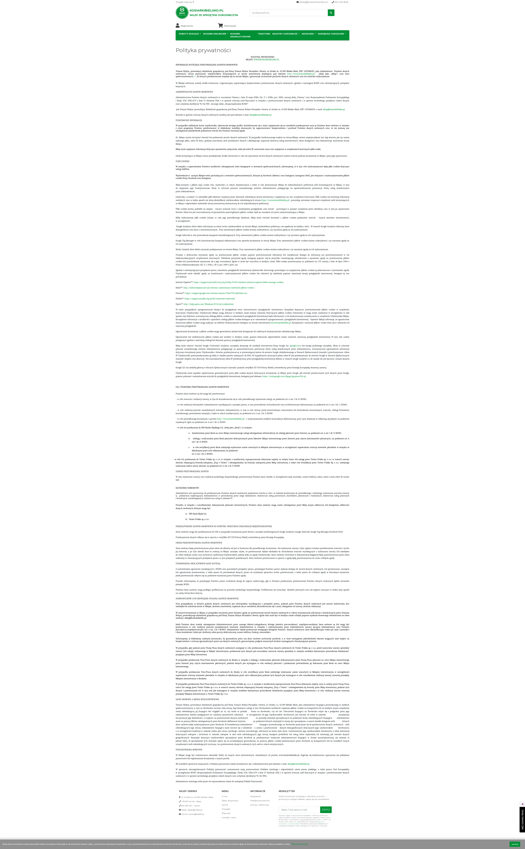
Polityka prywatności (260, 800)
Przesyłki (226, 809)
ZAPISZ (326, 809)
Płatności (226, 813)
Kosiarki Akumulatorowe (240, 35)
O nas (224, 796)
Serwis (225, 805)
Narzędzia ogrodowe (331, 34)
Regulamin (255, 796)
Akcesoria (308, 34)
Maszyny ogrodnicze (285, 34)
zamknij (515, 844)
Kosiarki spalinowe (215, 34)
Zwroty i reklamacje (259, 805)
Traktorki (264, 34)
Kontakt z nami (229, 817)
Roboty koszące (189, 34)
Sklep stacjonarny (230, 800)
